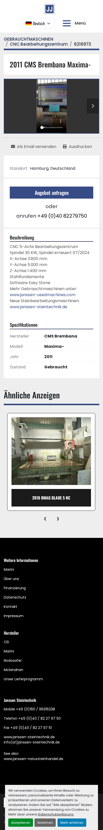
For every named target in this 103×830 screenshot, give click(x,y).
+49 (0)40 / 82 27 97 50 (39, 718)
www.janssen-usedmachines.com (43, 295)
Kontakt (10, 606)
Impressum (14, 615)
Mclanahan (13, 669)
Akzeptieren (20, 822)
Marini (9, 569)
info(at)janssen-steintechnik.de (32, 742)
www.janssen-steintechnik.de (38, 307)
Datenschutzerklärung (56, 814)
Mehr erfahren (72, 822)
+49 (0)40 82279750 (62, 215)
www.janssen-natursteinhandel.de (33, 758)
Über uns (11, 578)
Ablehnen (45, 822)
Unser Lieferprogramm (23, 679)
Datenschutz (15, 597)
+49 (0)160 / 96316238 (35, 709)
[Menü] (68, 23)
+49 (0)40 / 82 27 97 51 (31, 727)
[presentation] (45, 518)
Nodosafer (13, 660)
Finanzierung (15, 588)
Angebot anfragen (51, 192)
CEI (6, 641)
